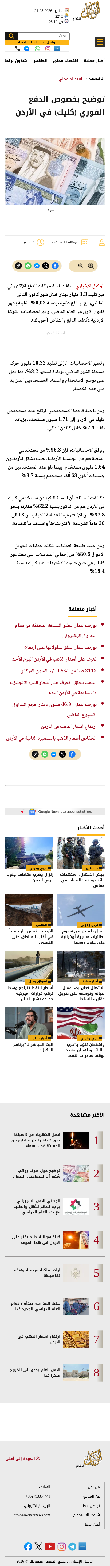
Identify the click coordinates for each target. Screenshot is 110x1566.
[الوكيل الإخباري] (87, 13)
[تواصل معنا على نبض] (57, 48)
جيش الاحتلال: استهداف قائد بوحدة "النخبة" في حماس (82, 880)
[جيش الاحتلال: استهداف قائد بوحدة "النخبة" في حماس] (81, 853)
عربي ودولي (38, 868)
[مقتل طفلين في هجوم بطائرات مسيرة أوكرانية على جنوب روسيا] (81, 910)
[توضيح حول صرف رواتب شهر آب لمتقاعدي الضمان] (76, 1173)
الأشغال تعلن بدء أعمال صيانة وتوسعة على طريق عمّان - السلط (81, 993)
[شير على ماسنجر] (37, 265)
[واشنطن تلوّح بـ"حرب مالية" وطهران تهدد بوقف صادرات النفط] (81, 1023)
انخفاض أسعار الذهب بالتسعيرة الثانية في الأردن (51, 738)
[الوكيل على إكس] (38, 1546)
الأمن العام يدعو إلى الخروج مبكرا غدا (35, 1372)
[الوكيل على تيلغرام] (72, 1546)
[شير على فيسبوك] (55, 265)
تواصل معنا (91, 1505)
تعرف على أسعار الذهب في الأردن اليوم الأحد (54, 659)
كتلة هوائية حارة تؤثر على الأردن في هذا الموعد (36, 1239)
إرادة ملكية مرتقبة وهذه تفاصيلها (37, 1273)
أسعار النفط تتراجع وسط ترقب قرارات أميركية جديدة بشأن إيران (30, 993)
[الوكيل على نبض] (82, 1546)
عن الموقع (91, 1496)
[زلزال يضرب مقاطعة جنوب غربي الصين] (29, 853)
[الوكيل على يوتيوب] (50, 1546)
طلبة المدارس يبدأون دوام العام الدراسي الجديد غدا (35, 1306)
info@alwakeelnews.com (31, 1515)
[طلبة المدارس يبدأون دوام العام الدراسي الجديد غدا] (76, 1306)
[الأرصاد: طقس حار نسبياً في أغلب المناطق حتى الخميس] (29, 910)
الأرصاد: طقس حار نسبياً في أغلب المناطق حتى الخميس (31, 936)
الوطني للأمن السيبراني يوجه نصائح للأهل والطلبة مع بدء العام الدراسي (36, 1206)
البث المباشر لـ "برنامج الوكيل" (33, 1048)
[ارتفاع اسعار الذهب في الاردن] (76, 1339)
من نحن (94, 1487)
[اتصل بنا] (17, 48)
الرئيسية (97, 78)
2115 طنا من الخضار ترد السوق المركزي (59, 671)
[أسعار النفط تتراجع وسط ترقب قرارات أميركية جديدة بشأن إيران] (29, 966)
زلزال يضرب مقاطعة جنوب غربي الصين (29, 878)
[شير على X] (45, 265)
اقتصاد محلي (65, 60)
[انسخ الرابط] (18, 265)
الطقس (40, 60)
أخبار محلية (94, 60)
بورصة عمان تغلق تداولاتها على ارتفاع (60, 647)
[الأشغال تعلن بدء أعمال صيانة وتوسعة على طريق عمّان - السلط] (81, 966)
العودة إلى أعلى (20, 1458)
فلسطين (92, 868)
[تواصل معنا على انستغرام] (47, 48)
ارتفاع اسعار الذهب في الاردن (69, 726)
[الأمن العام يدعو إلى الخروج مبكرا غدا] (76, 1372)
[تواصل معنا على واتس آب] (37, 48)
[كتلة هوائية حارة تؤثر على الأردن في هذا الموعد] (76, 1240)
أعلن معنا (92, 1524)
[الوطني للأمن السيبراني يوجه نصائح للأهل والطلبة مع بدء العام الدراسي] (76, 1206)
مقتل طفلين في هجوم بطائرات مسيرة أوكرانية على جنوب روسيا (83, 936)
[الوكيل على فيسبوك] (28, 1546)
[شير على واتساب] (28, 265)
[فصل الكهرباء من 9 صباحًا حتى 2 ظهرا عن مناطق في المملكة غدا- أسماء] (76, 1140)
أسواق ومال (38, 981)
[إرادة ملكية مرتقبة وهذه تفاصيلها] (76, 1273)
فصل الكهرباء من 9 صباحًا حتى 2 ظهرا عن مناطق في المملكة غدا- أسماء (35, 1140)
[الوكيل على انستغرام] (61, 1546)
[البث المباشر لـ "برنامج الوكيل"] (29, 1023)
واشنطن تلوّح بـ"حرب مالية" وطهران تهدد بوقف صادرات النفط (85, 1050)
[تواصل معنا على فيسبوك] (26, 48)
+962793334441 (38, 1496)
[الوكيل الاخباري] (89, 1459)
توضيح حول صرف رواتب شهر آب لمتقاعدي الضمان (36, 1173)
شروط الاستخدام (86, 1515)
